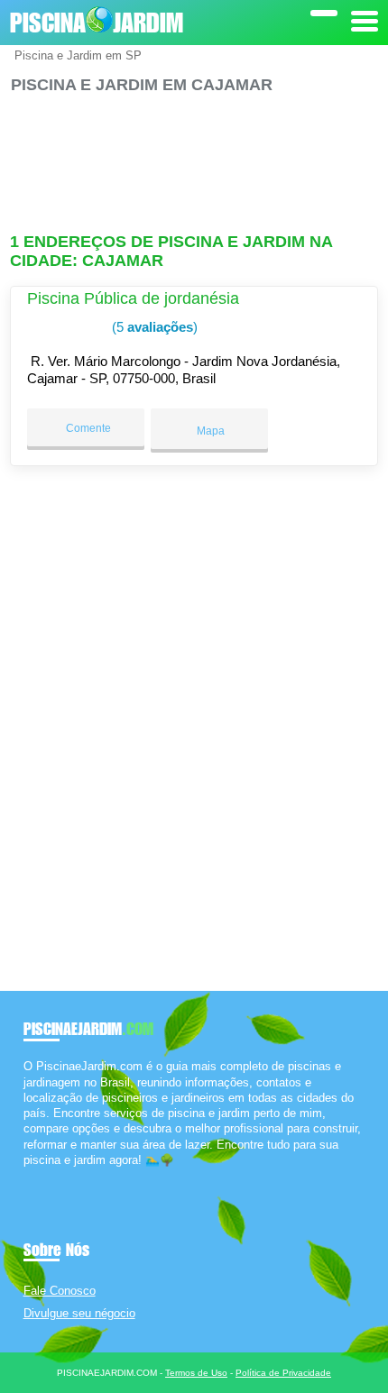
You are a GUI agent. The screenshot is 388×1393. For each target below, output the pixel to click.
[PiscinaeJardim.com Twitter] (36, 1175)
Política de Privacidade (283, 1373)
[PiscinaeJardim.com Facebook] (27, 1175)
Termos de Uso (196, 1373)
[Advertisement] (194, 155)
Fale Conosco (59, 1290)
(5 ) (153, 327)
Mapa (209, 431)
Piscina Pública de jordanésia (133, 298)
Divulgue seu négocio (79, 1313)
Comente (87, 428)
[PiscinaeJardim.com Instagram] (44, 1175)
